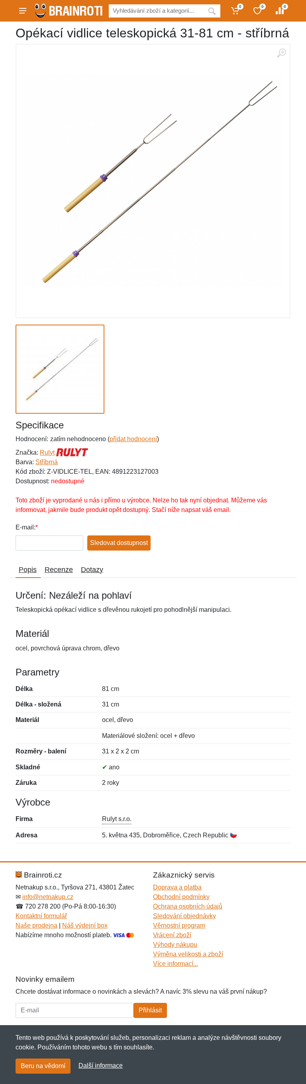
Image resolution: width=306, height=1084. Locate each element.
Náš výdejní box (85, 925)
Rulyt (47, 452)
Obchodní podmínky (181, 896)
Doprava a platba (177, 887)
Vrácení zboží (172, 935)
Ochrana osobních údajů (187, 906)
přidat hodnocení (133, 439)
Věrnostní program (179, 925)
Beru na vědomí (43, 1066)
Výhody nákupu (175, 944)
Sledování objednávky (184, 916)
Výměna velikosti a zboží (188, 954)
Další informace (100, 1065)
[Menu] (23, 11)
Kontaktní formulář (41, 916)
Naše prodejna (36, 925)
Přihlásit (150, 1010)
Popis (28, 570)
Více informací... (175, 963)
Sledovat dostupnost (119, 542)
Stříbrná (46, 462)
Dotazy (92, 570)
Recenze (59, 570)
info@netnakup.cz (47, 896)
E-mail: (25, 527)
